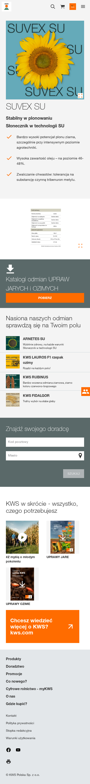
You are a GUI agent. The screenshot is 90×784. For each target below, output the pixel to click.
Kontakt (11, 716)
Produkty (13, 659)
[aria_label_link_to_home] (6, 6)
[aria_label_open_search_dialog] (52, 6)
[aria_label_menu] (83, 6)
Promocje (14, 674)
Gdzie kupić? (16, 704)
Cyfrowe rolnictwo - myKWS (29, 689)
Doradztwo (15, 666)
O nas (10, 696)
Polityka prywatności (20, 723)
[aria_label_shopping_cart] (62, 6)
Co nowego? (16, 681)
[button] (22, 542)
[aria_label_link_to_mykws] (72, 6)
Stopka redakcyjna (19, 731)
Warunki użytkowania (20, 738)
